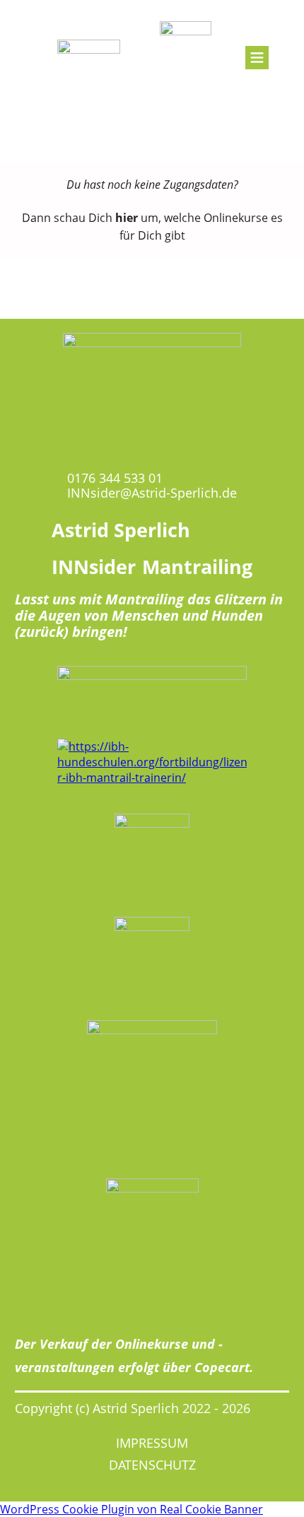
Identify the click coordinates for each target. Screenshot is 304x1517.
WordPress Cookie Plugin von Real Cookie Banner (131, 1509)
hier (126, 218)
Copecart (222, 1367)
